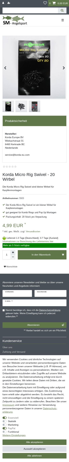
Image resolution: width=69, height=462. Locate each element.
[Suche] (62, 10)
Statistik (12, 421)
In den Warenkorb (41, 254)
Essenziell (13, 417)
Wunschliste (11, 266)
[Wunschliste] (45, 3)
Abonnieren (33, 325)
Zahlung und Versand (14, 351)
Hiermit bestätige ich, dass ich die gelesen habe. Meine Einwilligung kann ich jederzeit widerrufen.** (33, 313)
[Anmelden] (3, 3)
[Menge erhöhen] (13, 252)
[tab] (34, 121)
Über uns (7, 347)
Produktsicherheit (16, 121)
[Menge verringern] (13, 257)
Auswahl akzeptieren (35, 448)
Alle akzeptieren (34, 442)
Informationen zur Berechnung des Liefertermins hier (28, 241)
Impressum (8, 405)
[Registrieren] (9, 3)
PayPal (11, 428)
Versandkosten (32, 231)
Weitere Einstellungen (14, 435)
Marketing (13, 424)
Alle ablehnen (34, 455)
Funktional (13, 431)
